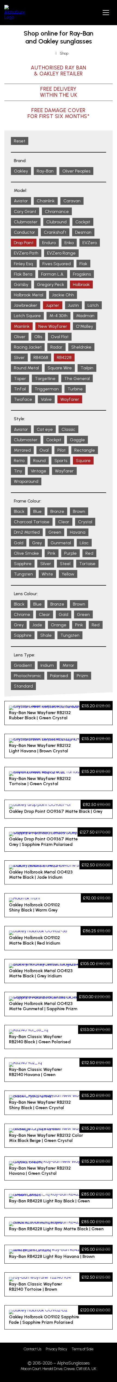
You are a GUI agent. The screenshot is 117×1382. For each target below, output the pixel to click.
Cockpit (82, 221)
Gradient (23, 665)
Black (19, 511)
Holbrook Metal (28, 294)
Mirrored (22, 450)
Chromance (57, 211)
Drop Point (23, 242)
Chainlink (46, 200)
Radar (56, 347)
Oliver (20, 336)
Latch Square (27, 315)
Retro (19, 460)
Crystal (85, 521)
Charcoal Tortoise (32, 521)
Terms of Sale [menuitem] (82, 1349)
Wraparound (26, 481)
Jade (37, 624)
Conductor (24, 232)
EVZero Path (26, 253)
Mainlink (22, 326)
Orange (58, 624)
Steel (65, 563)
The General (77, 378)
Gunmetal (61, 542)
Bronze (57, 511)
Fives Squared (56, 263)
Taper (20, 378)
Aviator (21, 200)
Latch (93, 305)
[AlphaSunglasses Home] (14, 12)
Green (54, 532)
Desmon (83, 232)
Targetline (45, 378)
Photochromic (27, 675)
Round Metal (26, 367)
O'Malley (84, 326)
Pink (52, 553)
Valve (46, 399)
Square (83, 460)
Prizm (82, 675)
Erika (69, 242)
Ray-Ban (45, 171)
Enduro (49, 242)
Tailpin (87, 367)
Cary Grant (25, 211)
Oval (44, 450)
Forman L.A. (52, 274)
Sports (60, 460)
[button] (105, 12)
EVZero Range (61, 253)
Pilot (61, 450)
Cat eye (45, 429)
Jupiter (52, 305)
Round (39, 460)
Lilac (84, 542)
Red (89, 553)
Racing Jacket (28, 347)
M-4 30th (58, 315)
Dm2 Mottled (27, 532)
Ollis (38, 336)
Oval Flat (60, 336)
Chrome (22, 614)
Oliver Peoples (76, 171)
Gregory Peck (50, 284)
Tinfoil (20, 388)
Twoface (23, 399)
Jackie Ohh (63, 294)
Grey (37, 542)
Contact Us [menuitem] (32, 1349)
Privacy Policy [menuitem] (56, 1349)
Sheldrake (81, 347)
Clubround (56, 221)
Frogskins (82, 274)
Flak (83, 263)
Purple (70, 553)
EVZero (89, 242)
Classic (68, 429)
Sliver (19, 357)
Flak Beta (23, 274)
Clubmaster (26, 221)
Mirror (68, 665)
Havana (77, 532)
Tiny (18, 471)
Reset (19, 141)
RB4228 (64, 357)
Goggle (77, 439)
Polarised (59, 675)
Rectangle (84, 450)
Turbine (75, 388)
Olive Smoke (26, 553)
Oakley (21, 171)
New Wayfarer (52, 326)
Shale (46, 635)
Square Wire (60, 367)
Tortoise (87, 563)
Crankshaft (55, 232)
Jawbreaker (25, 305)
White (47, 574)
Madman (85, 315)
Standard (23, 686)
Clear (63, 521)
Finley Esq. (24, 263)
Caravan (72, 200)
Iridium (47, 665)
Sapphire (23, 563)
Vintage (38, 471)
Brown (79, 511)
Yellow (68, 574)
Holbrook (81, 284)
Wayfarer (69, 399)
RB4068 (40, 357)
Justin (73, 305)
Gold (18, 542)
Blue (37, 511)
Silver (45, 563)
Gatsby (21, 284)
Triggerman (47, 388)
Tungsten (23, 574)
